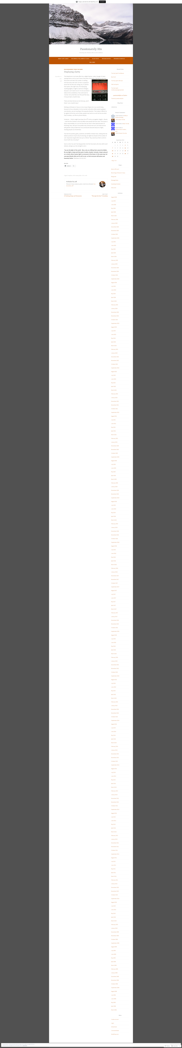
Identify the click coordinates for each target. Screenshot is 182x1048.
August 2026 (114, 197)
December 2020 (115, 445)
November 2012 (115, 802)
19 (125, 150)
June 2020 (113, 468)
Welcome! (92, 62)
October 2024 (114, 275)
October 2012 (114, 805)
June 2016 (113, 642)
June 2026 (113, 204)
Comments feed (115, 1030)
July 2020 (113, 464)
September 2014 (115, 720)
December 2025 (115, 227)
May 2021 (113, 427)
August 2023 (114, 327)
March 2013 (114, 787)
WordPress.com (115, 1034)
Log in (112, 1023)
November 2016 (115, 624)
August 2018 (114, 546)
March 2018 (114, 564)
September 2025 (115, 238)
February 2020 (114, 483)
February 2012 (114, 835)
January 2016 (114, 661)
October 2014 (114, 716)
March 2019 (114, 520)
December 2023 (115, 312)
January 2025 (114, 264)
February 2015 (114, 702)
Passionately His (91, 49)
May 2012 (113, 824)
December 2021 (115, 401)
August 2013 (114, 768)
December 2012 (115, 798)
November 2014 (115, 713)
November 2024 (115, 271)
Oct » (115, 160)
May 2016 (113, 646)
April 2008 (113, 1006)
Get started (102, 1)
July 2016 (113, 638)
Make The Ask (122, 119)
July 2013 (113, 772)
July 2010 (113, 906)
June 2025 (113, 245)
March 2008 (114, 1010)
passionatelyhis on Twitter (120, 95)
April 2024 (113, 297)
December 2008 (115, 976)
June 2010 (113, 909)
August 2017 (114, 590)
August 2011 (114, 857)
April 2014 (113, 739)
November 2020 (115, 449)
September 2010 (115, 898)
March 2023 (114, 345)
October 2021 (114, 408)
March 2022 (114, 390)
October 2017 (114, 583)
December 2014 (115, 709)
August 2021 (114, 416)
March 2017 (114, 609)
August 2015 (114, 679)
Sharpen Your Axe (123, 133)
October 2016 (114, 627)
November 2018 (115, 535)
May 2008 (113, 1002)
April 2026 (113, 212)
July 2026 (113, 201)
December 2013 (115, 754)
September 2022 (115, 368)
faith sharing (76, 175)
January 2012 (114, 839)
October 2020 (114, 453)
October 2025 (114, 234)
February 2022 (114, 394)
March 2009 (114, 965)
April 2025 (113, 253)
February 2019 (114, 523)
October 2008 (114, 984)
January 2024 (114, 308)
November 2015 (115, 668)
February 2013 (114, 791)
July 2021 (113, 420)
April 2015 (113, 694)
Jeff (61, 81)
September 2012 (115, 809)
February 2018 (114, 568)
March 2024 (114, 301)
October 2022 (114, 364)
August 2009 (114, 946)
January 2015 (114, 705)
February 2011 (114, 880)
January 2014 (114, 750)
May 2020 (113, 471)
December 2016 (115, 620)
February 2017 (114, 612)
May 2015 (113, 690)
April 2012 (113, 828)
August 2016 (114, 635)
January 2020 (114, 486)
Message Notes (106, 58)
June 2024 (113, 290)
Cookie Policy (25, 1045)
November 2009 (115, 935)
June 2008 (113, 998)
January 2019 (114, 527)
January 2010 (114, 928)
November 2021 (115, 405)
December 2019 (115, 490)
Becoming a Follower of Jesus (80, 58)
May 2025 (113, 249)
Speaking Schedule (119, 58)
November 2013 (115, 757)
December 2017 (115, 575)
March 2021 (114, 434)
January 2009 (114, 972)
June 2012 (113, 820)
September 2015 (115, 676)
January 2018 (114, 572)
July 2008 (113, 995)
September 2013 (115, 765)
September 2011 (115, 854)
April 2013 (113, 783)
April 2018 (113, 561)
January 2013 (114, 794)
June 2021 (113, 423)
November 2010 (115, 891)
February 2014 (114, 746)
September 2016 (115, 631)
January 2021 (114, 442)
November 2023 (115, 316)
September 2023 (115, 323)
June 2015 (113, 687)
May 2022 (113, 382)
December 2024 (115, 267)
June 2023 (113, 334)
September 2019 (115, 497)
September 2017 (115, 587)
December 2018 (115, 531)
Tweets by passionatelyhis (117, 98)
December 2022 (115, 356)
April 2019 (113, 516)
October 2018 (114, 538)
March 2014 (114, 742)
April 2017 (113, 605)
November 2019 (115, 494)
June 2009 (113, 954)
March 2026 (114, 215)
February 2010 (114, 924)
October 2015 (114, 672)
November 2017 (115, 579)
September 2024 (115, 279)
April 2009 (113, 961)
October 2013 (114, 761)
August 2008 (114, 991)
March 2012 (114, 831)
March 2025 (114, 256)
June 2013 (113, 776)
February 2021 (114, 438)
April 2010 (113, 917)
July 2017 (113, 594)
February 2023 (114, 349)
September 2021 (115, 412)
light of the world (83, 175)
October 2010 (114, 895)
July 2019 (113, 505)
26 (125, 153)
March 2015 (114, 698)
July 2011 (113, 861)
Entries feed (114, 1027)
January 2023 (114, 353)
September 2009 (115, 943)
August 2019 (114, 501)
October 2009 (114, 939)
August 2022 (114, 371)
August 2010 (114, 902)
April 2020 (113, 475)
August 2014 (114, 724)
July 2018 (113, 549)
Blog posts (95, 58)
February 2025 (114, 260)
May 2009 (113, 958)
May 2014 (113, 735)
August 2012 (114, 813)
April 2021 (113, 431)
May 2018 (113, 557)
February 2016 (114, 657)
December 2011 (115, 843)
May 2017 (113, 601)
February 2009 (114, 969)
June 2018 (113, 553)
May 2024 (113, 293)
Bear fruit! (113, 77)
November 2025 (115, 230)
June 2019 (113, 509)
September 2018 (115, 542)
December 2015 (115, 664)
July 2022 (113, 375)
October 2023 (114, 319)
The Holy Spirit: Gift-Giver (117, 80)
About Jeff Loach (63, 58)
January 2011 (114, 883)
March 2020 (114, 479)
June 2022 (113, 379)
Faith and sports (115, 84)
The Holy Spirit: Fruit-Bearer (117, 73)
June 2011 (113, 865)
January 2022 (114, 397)
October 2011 (114, 850)
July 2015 (113, 683)
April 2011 (113, 872)
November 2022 (115, 360)
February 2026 (114, 219)
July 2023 (113, 330)
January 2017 (114, 616)
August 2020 (114, 460)
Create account (115, 1019)
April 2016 (113, 650)
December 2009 (115, 932)
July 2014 (113, 728)
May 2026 (113, 208)
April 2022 (113, 386)
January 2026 (114, 223)
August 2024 (114, 282)
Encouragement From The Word (73, 69)
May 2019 (113, 512)
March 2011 (114, 876)
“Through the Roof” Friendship (100, 195)
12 (125, 148)
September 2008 (115, 987)
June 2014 (113, 731)
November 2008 (115, 980)
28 (112, 156)
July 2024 (113, 286)
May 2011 (113, 869)
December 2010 (115, 887)
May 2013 (113, 779)
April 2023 (113, 342)
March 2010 (114, 920)
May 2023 (113, 338)
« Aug (112, 160)
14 (112, 150)
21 (112, 153)
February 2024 (114, 304)
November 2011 (115, 846)
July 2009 (113, 950)
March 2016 (114, 653)
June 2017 (113, 598)
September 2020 (115, 457)
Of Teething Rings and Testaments (73, 195)
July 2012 (113, 817)
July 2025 (113, 241)
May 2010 (113, 913)
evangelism (70, 175)
